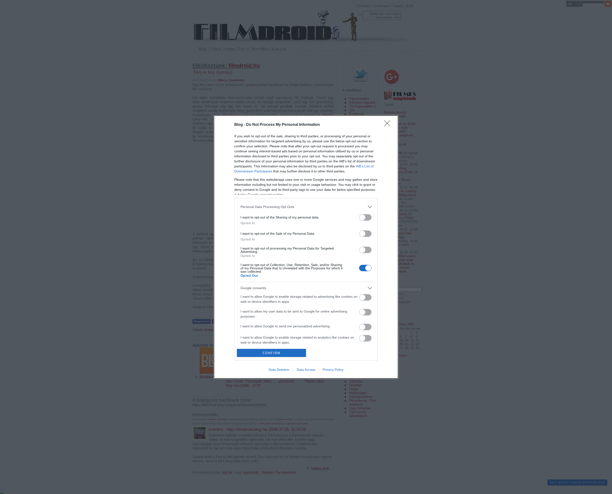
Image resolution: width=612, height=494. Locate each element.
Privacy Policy (333, 370)
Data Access (306, 370)
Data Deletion (279, 370)
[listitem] (306, 206)
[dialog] (306, 247)
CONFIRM (271, 353)
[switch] (365, 217)
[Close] (388, 124)
